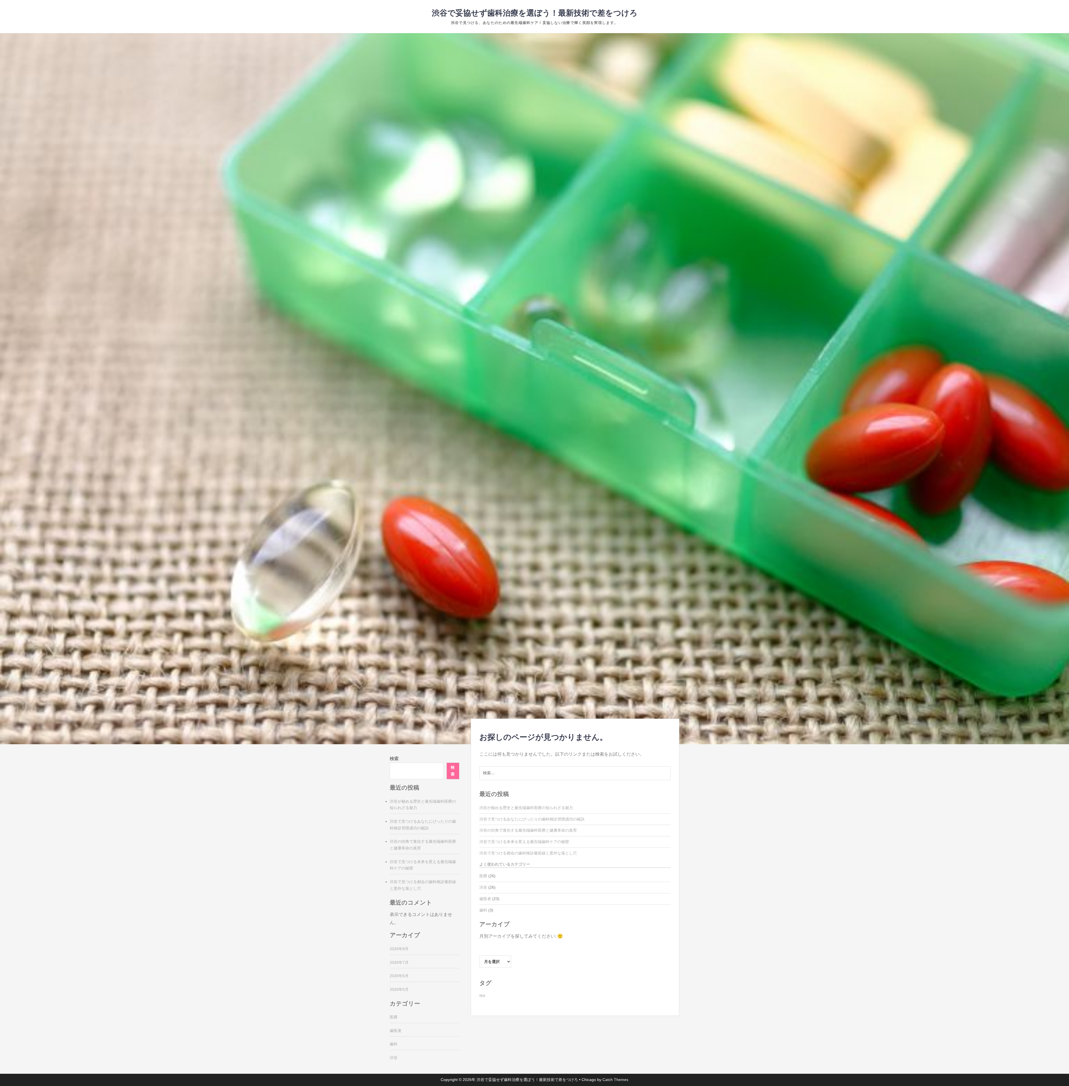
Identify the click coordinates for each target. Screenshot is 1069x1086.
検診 (482, 995)
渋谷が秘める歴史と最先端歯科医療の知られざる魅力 (526, 807)
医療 (483, 876)
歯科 (483, 910)
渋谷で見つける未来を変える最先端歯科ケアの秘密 (524, 841)
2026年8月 (399, 949)
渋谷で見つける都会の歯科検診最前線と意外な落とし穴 (528, 853)
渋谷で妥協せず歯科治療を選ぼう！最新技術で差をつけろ (535, 13)
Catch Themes (615, 1079)
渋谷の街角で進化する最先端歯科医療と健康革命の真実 (528, 830)
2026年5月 (399, 989)
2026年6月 (399, 976)
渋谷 (483, 887)
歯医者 (485, 898)
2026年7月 (399, 962)
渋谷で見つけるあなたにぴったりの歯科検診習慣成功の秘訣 (532, 819)
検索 (394, 758)
